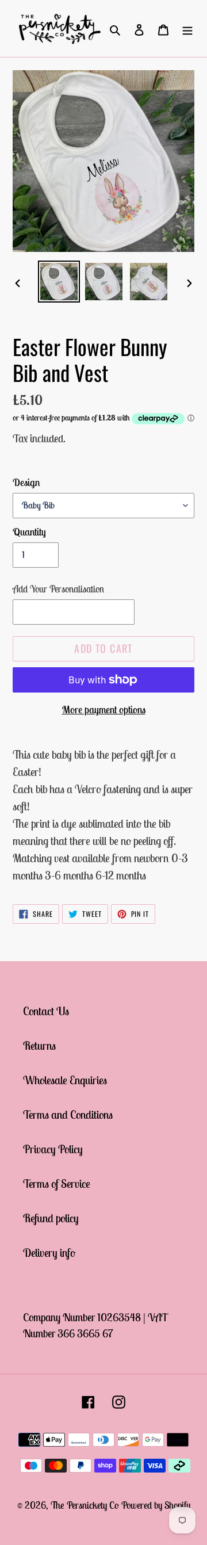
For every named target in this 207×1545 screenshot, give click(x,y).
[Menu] (187, 28)
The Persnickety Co (86, 1505)
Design (26, 482)
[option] (58, 281)
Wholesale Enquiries (65, 1080)
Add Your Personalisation (58, 589)
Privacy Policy (53, 1149)
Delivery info (49, 1252)
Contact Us (46, 1011)
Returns (39, 1045)
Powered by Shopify (155, 1505)
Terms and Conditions (68, 1114)
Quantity (29, 531)
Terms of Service (56, 1183)
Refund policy (51, 1218)
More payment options (103, 709)
